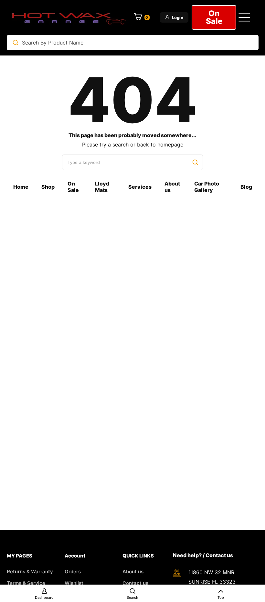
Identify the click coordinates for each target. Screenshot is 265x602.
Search (132, 597)
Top (220, 597)
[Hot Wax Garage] (70, 17)
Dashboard (44, 597)
